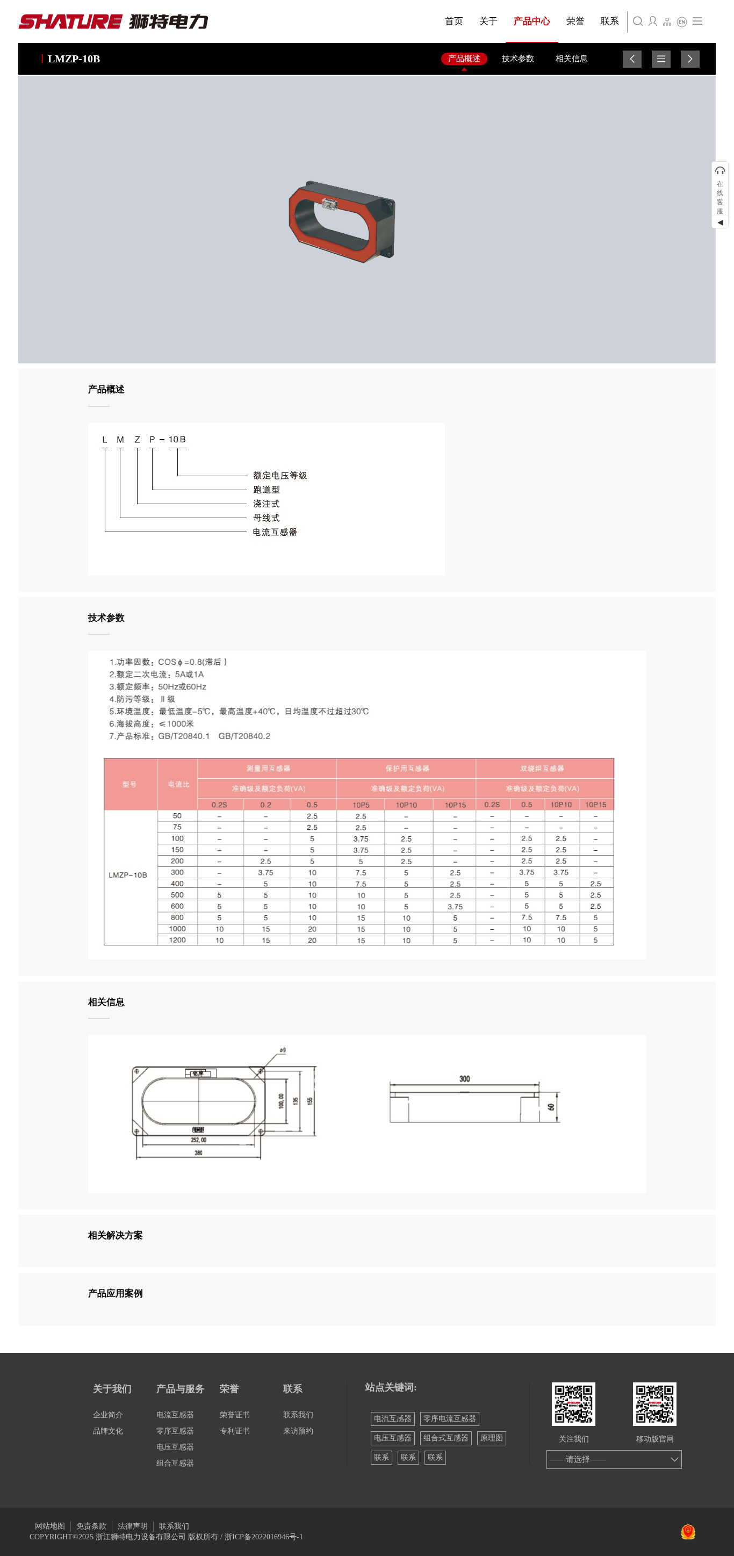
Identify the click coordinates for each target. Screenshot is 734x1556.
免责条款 (91, 1526)
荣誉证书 (235, 1415)
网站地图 (50, 1526)
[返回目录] (661, 59)
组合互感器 (175, 1463)
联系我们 (298, 1415)
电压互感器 (175, 1447)
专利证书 (235, 1431)
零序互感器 (175, 1431)
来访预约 (298, 1431)
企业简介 (108, 1415)
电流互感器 (175, 1415)
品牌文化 (108, 1431)
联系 (293, 1388)
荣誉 (229, 1388)
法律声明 (133, 1526)
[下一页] (690, 59)
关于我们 (112, 1388)
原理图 (491, 1438)
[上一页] (632, 59)
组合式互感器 (446, 1438)
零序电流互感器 (449, 1419)
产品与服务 (180, 1388)
